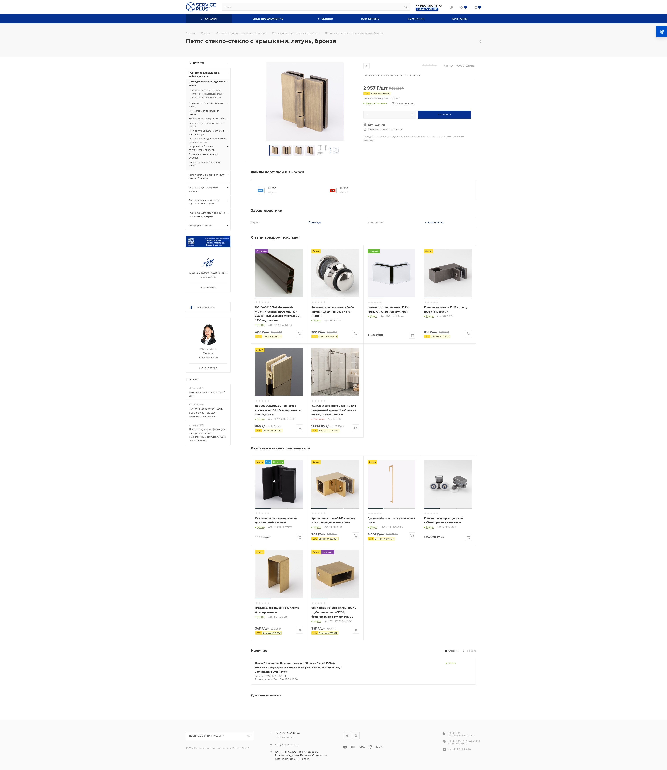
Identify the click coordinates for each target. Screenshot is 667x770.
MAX (356, 735)
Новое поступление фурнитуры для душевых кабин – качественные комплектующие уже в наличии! (207, 435)
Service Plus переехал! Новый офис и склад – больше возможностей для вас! (206, 412)
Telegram (347, 735)
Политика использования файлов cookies (464, 742)
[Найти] (406, 7)
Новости (192, 379)
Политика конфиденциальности (461, 734)
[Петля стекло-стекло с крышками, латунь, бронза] (305, 101)
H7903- (344, 188)
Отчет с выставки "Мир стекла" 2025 (207, 394)
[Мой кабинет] (451, 8)
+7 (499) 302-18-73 (429, 5)
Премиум (314, 222)
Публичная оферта (459, 749)
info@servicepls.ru (287, 744)
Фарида (208, 353)
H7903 (272, 188)
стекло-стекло (434, 222)
